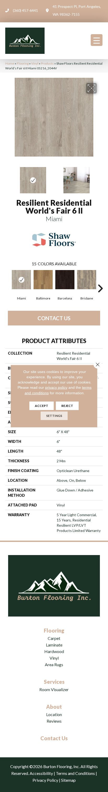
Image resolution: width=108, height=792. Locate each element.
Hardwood (54, 651)
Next (100, 177)
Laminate (54, 644)
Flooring (23, 63)
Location (54, 714)
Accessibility (41, 773)
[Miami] (21, 280)
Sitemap (68, 780)
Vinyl (34, 63)
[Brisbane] (87, 280)
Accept (41, 406)
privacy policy (56, 387)
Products (47, 63)
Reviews (54, 720)
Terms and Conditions (75, 773)
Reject (67, 406)
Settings (54, 416)
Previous (7, 177)
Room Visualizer (54, 689)
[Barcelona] (65, 280)
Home (9, 63)
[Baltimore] (43, 280)
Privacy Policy (45, 780)
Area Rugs (54, 664)
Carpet (54, 638)
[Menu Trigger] (96, 40)
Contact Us (54, 318)
